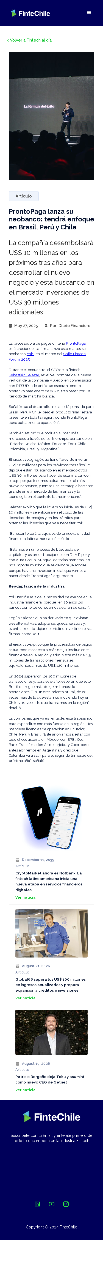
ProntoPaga (76, 343)
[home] (30, 13)
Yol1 (30, 354)
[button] (89, 12)
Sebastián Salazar (24, 375)
